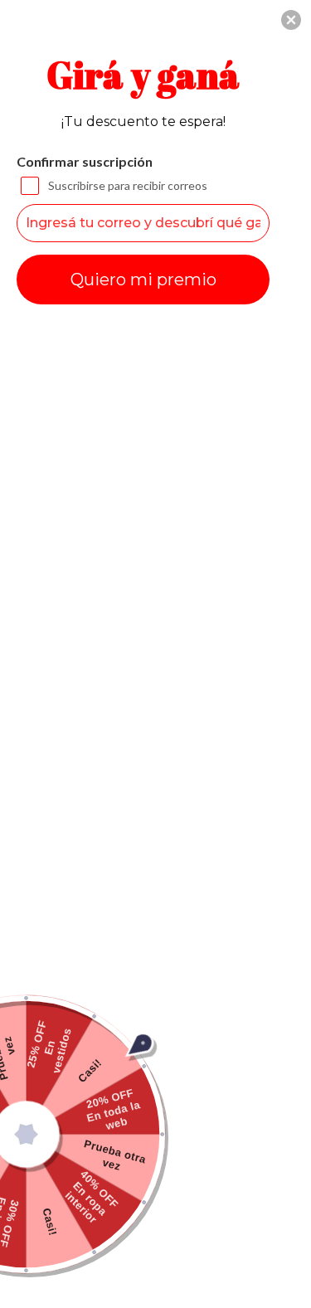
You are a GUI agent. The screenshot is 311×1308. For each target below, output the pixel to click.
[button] (291, 20)
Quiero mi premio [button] (143, 279)
